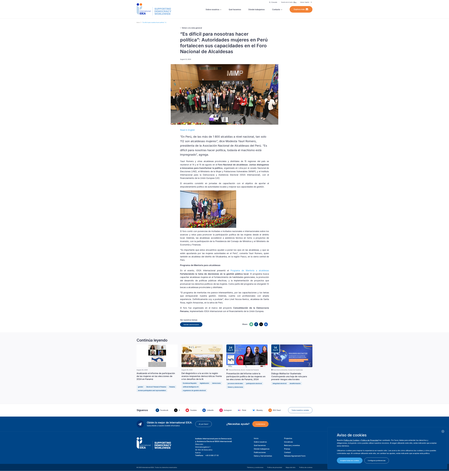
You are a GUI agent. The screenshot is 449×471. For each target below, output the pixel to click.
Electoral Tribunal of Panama (156, 387)
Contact (287, 452)
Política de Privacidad (369, 440)
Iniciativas (288, 442)
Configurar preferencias (377, 460)
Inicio (138, 22)
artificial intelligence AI (190, 387)
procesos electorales (235, 383)
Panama (172, 387)
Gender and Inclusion (191, 324)
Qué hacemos (235, 9)
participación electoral (254, 383)
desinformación (295, 383)
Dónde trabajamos (256, 9)
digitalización (204, 383)
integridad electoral (279, 383)
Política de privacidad (274, 467)
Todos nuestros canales (300, 410)
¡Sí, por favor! (203, 424)
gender (140, 387)
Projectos (288, 438)
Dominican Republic (190, 383)
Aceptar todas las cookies (349, 460)
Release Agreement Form (295, 456)
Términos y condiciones (255, 467)
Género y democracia (235, 387)
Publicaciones (260, 452)
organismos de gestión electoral (194, 390)
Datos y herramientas (263, 456)
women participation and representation (152, 390)
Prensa (287, 449)
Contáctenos (260, 424)
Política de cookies (305, 467)
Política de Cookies (351, 440)
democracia (216, 383)
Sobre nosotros (212, 9)
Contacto (276, 9)
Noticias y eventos (292, 445)
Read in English (187, 130)
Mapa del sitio (290, 467)
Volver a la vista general (192, 28)
